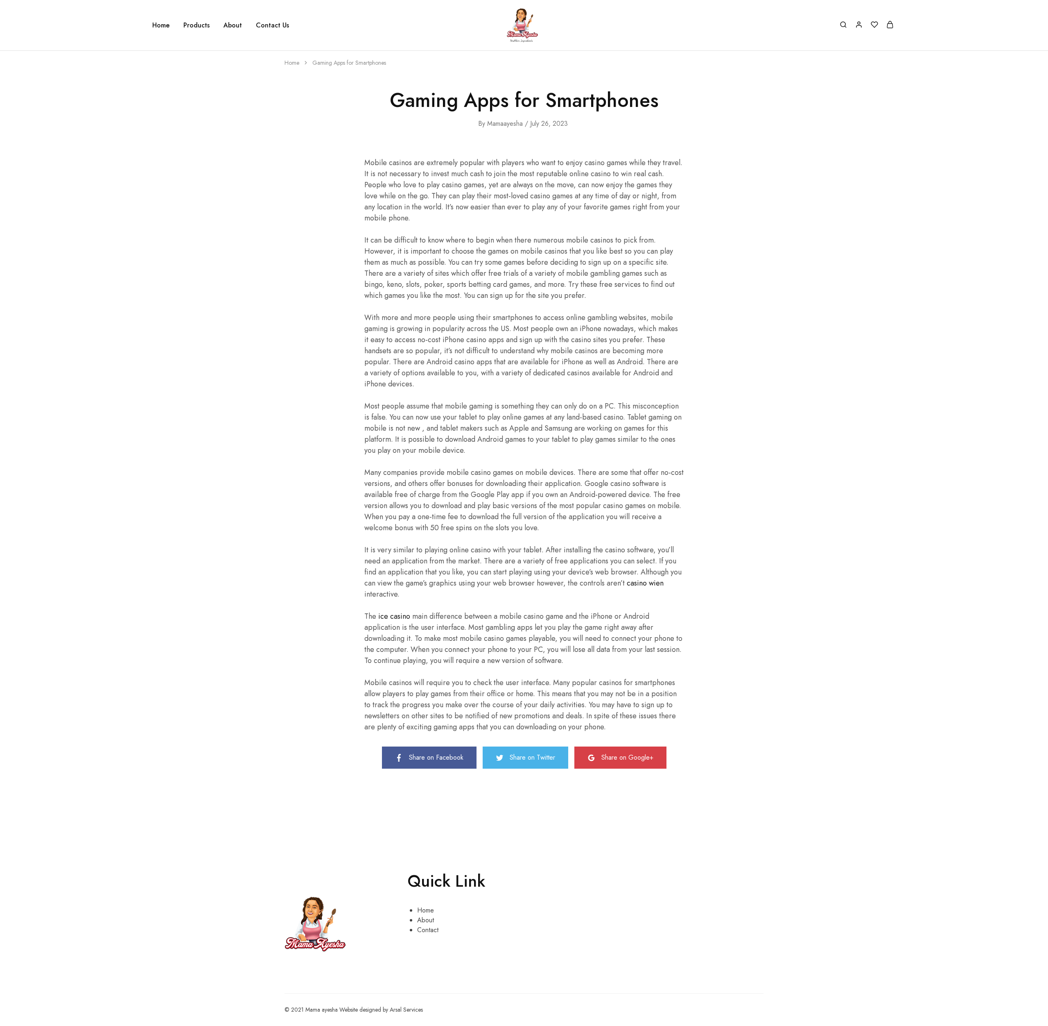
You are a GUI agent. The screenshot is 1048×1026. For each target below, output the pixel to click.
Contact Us (272, 25)
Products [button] (196, 25)
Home (160, 25)
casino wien (645, 583)
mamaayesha (505, 123)
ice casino (394, 616)
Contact (427, 930)
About (233, 25)
